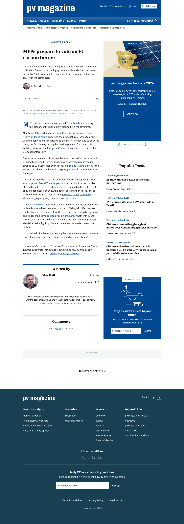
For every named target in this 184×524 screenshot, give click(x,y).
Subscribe (70, 415)
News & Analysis (38, 20)
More (82, 20)
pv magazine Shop (135, 415)
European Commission (59, 148)
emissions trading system (79, 166)
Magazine (57, 20)
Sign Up (147, 330)
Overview (101, 415)
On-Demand (102, 430)
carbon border (78, 123)
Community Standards (137, 435)
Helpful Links (133, 409)
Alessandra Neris (113, 211)
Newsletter (120, 6)
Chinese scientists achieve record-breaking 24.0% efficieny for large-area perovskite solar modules (131, 250)
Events (71, 20)
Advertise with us (92, 451)
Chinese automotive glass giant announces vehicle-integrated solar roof (132, 226)
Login (135, 6)
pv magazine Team (135, 425)
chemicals (54, 198)
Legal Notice (115, 500)
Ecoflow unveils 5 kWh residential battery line (128, 181)
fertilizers (71, 198)
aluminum (28, 198)
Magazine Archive (74, 421)
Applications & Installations (84, 27)
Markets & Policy (35, 27)
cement (68, 194)
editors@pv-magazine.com (64, 253)
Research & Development (112, 27)
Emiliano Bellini (113, 259)
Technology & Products (57, 27)
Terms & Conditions (72, 500)
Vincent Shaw (112, 233)
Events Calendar (104, 440)
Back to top (148, 397)
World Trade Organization (53, 183)
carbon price (55, 187)
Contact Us (131, 430)
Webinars (101, 425)
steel (76, 194)
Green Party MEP (32, 204)
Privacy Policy (96, 500)
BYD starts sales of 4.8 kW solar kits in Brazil (130, 203)
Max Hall (37, 86)
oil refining (85, 194)
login (58, 328)
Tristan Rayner (112, 189)
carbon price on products (60, 216)
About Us (130, 421)
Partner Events (103, 435)
